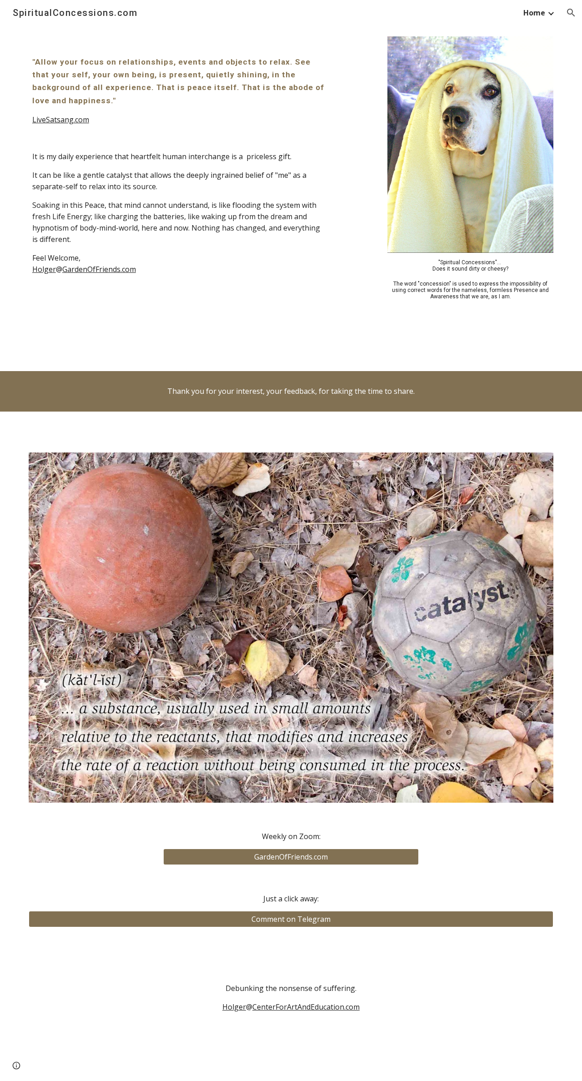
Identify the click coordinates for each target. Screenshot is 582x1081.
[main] (179, 90)
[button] (571, 13)
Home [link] (534, 13)
